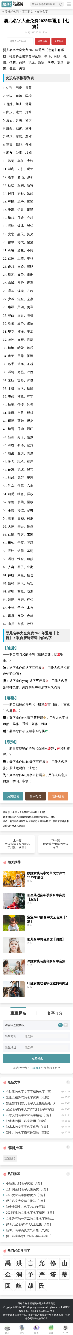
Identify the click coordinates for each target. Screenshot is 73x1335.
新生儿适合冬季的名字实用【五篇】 (46, 897)
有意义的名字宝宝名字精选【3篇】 (29, 1115)
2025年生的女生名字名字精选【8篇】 (30, 1212)
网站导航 (22, 1303)
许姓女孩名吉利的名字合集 (46, 961)
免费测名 (58, 41)
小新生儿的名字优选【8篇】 (24, 1183)
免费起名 (42, 41)
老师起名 (58, 796)
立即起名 (37, 1058)
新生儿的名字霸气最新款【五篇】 (28, 1132)
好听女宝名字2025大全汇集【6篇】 (29, 1224)
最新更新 (31, 1303)
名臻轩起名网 (10, 11)
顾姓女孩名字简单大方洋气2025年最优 (46, 875)
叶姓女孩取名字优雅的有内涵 (48, 983)
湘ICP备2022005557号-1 (42, 1311)
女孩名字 (42, 11)
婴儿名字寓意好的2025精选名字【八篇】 (31, 1236)
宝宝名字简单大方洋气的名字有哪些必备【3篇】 (28, 1110)
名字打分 (36, 796)
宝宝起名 (27, 11)
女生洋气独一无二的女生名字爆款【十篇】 (31, 1218)
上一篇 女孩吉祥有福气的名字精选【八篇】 (17, 844)
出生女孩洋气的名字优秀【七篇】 (28, 1097)
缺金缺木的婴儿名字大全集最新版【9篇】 (29, 1104)
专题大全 (41, 1303)
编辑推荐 (15, 1148)
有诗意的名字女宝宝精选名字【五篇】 (27, 1092)
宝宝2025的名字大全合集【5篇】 (47, 919)
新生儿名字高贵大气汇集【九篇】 (28, 1230)
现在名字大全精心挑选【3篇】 (26, 1200)
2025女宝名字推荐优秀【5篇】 (26, 1195)
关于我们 (50, 1303)
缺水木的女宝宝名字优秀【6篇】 (27, 1126)
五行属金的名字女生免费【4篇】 (27, 1189)
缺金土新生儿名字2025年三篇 (25, 1206)
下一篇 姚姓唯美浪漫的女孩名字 (55, 844)
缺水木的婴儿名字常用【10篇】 (27, 1121)
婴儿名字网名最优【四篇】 (46, 939)
